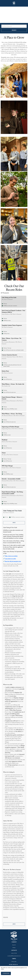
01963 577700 (14, 953)
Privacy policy (14, 961)
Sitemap (14, 947)
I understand (5, 973)
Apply (14, 522)
